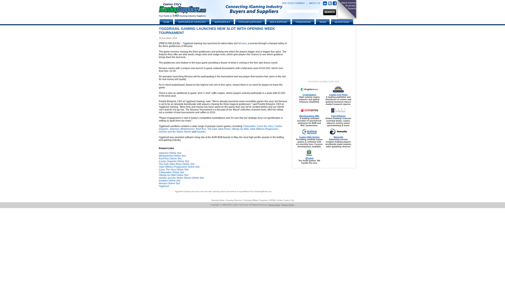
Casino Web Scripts (309, 137)
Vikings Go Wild (240, 129)
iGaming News (217, 200)
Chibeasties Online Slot (171, 172)
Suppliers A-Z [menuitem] (222, 22)
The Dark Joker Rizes (218, 129)
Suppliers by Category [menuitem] (192, 22)
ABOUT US (314, 3)
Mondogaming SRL (309, 116)
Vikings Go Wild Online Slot (173, 175)
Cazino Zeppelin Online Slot (174, 161)
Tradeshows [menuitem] (303, 22)
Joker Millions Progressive (264, 129)
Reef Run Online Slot (170, 158)
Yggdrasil (164, 186)
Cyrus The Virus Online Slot (173, 169)
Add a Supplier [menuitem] (278, 22)
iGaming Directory (234, 200)
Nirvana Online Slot (169, 183)
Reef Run (201, 129)
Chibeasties (249, 126)
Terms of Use (274, 205)
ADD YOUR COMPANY (293, 3)
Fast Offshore (338, 116)
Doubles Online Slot (169, 180)
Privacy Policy (288, 205)
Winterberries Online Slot (172, 155)
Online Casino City (285, 200)
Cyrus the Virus (265, 126)
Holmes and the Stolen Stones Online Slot (181, 178)
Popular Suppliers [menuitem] (250, 22)
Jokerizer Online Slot (170, 153)
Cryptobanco (309, 94)
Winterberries (187, 129)
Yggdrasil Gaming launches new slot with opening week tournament (205, 191)
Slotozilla (338, 137)
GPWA (272, 200)
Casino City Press (338, 94)
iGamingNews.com (263, 191)
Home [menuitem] (166, 22)
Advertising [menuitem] (342, 22)
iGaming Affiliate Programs (256, 200)
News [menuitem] (323, 22)
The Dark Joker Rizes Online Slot (176, 164)
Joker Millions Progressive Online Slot (179, 166)
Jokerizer (174, 129)
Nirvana (242, 43)
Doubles (201, 131)
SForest (309, 158)
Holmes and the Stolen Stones (175, 131)
